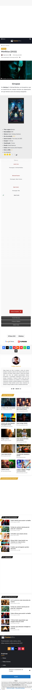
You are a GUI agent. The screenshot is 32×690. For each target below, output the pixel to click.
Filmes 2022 (12, 336)
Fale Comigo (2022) (22, 423)
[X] (15, 389)
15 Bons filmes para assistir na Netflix (20, 520)
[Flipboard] (22, 341)
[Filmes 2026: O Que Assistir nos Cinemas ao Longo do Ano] (5, 542)
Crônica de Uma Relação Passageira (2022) (8, 424)
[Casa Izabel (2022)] (8, 448)
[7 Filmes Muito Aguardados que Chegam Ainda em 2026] (5, 622)
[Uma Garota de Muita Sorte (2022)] (24, 433)
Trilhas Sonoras (6, 661)
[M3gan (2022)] (8, 433)
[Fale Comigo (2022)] (24, 417)
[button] (30, 670)
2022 (14, 136)
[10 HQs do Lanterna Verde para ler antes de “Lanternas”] (5, 529)
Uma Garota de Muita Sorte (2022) (22, 439)
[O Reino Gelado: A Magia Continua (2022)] (24, 464)
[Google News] (10, 341)
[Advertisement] (16, 22)
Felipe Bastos (6, 55)
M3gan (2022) (5, 438)
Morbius (21, 336)
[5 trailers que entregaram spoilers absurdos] (5, 549)
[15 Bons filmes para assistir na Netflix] (5, 522)
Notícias (7, 45)
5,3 (11, 150)
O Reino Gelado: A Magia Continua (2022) (23, 470)
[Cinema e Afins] (16, 40)
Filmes (4, 658)
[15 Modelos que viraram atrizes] (5, 536)
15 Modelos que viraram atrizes (18, 533)
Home (3, 45)
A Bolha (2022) (5, 469)
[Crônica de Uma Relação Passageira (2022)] (8, 417)
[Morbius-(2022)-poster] (16, 110)
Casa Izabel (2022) (6, 454)
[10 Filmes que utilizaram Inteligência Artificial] (5, 629)
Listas (4, 665)
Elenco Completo (15, 311)
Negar (16, 680)
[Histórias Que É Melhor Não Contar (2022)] (24, 402)
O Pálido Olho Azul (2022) (8, 408)
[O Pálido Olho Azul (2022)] (8, 402)
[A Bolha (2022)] (8, 464)
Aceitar (16, 676)
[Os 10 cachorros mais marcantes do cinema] (5, 602)
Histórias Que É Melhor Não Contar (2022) (23, 408)
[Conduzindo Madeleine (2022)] (24, 448)
